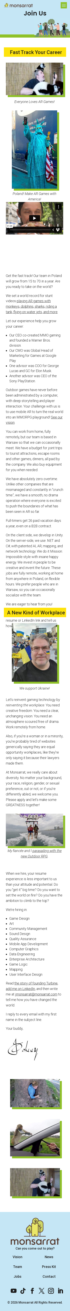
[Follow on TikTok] (21, 1289)
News (49, 1257)
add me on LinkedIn (20, 989)
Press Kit (49, 1267)
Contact (49, 1276)
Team (17, 1267)
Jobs (17, 1276)
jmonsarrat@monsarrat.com (36, 994)
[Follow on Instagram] (49, 1289)
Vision (17, 1257)
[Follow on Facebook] (30, 1289)
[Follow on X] (40, 1289)
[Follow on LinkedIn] (58, 1289)
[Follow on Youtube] (12, 1289)
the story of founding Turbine (36, 983)
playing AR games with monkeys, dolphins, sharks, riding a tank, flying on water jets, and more (32, 306)
